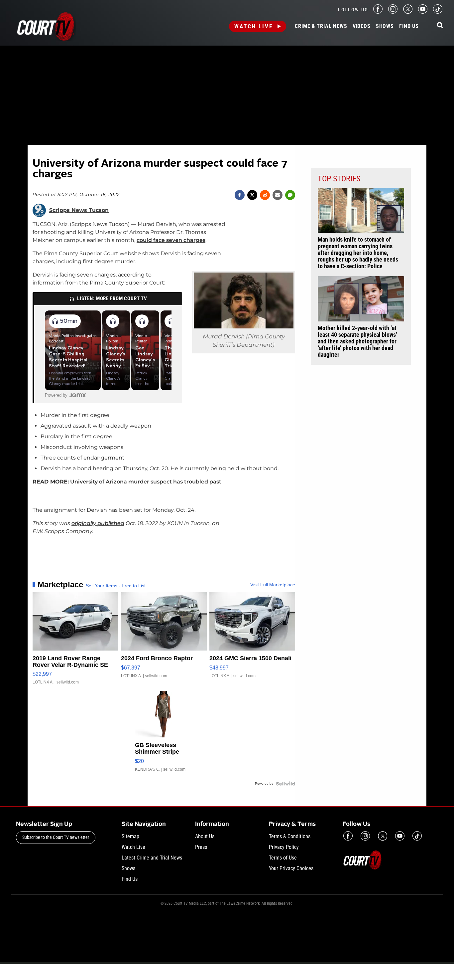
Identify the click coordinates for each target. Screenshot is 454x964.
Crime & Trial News (321, 26)
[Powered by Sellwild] (285, 783)
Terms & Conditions (289, 836)
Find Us (409, 26)
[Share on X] (252, 195)
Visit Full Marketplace (272, 584)
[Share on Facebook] (240, 195)
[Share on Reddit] (265, 195)
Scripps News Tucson (79, 210)
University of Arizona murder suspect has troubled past (145, 482)
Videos (362, 26)
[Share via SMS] (290, 195)
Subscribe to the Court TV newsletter (55, 837)
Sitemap (130, 836)
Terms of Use (283, 858)
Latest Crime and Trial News (152, 858)
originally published (97, 523)
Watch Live (253, 26)
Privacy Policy (284, 847)
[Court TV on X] (407, 12)
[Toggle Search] (440, 25)
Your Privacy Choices (291, 868)
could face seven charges (171, 240)
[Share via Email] (278, 195)
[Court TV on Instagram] (392, 12)
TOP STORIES (339, 178)
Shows (385, 26)
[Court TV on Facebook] (378, 12)
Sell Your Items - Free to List (116, 585)
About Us (204, 836)
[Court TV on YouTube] (422, 12)
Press (201, 847)
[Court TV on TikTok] (437, 12)
